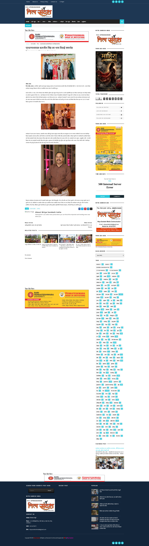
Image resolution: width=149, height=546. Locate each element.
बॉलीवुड (111, 369)
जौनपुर (97, 327)
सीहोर (104, 423)
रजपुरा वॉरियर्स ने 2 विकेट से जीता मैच (33, 244)
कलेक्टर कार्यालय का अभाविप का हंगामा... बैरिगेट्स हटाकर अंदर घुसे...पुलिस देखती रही (110, 449)
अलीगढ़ (114, 282)
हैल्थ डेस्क (118, 435)
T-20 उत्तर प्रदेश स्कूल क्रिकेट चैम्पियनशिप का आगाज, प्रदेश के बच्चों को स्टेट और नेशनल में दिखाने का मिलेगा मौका (110, 526)
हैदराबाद (104, 435)
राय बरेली (113, 396)
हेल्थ (97, 435)
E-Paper (62, 1)
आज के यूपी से (113, 285)
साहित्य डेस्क (112, 420)
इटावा (112, 288)
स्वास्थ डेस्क (98, 426)
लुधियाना (97, 405)
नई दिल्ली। (98, 339)
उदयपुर (114, 297)
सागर (97, 420)
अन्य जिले (105, 273)
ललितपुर (107, 402)
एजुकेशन (84, 21)
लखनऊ (113, 399)
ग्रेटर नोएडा (98, 318)
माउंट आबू (113, 378)
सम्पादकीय (114, 414)
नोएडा (111, 342)
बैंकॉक (97, 369)
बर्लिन (97, 357)
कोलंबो (97, 306)
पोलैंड (97, 351)
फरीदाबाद (113, 351)
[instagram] (122, 1)
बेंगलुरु (106, 366)
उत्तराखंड (98, 297)
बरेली (118, 354)
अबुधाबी (97, 276)
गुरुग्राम (97, 312)
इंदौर (97, 291)
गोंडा (112, 312)
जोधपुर (113, 324)
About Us (35, 1)
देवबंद (97, 333)
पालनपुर (104, 348)
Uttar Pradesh (114, 270)
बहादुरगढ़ (118, 357)
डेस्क (105, 330)
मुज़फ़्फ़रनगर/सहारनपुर (109, 384)
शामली (111, 408)
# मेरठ (38, 208)
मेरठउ (107, 393)
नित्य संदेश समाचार (115, 339)
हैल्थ (79, 21)
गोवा (104, 315)
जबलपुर (97, 321)
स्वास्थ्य (106, 426)
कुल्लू (111, 303)
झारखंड (104, 327)
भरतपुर (118, 369)
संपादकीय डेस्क (99, 414)
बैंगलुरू (104, 369)
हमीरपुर (113, 426)
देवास (111, 333)
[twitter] (116, 1)
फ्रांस (105, 354)
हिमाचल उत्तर (112, 432)
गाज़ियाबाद (107, 309)
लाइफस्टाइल (116, 402)
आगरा (106, 285)
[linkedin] (113, 1)
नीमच (97, 342)
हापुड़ (104, 432)
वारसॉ (111, 405)
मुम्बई (97, 387)
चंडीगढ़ (114, 318)
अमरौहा (97, 279)
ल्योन (105, 405)
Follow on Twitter (102, 107)
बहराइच (111, 357)
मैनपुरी (113, 393)
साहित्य (104, 420)
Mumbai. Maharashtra (102, 267)
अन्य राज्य (113, 273)
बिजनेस (74, 21)
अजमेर (97, 273)
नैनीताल (104, 342)
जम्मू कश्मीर (114, 321)
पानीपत (97, 348)
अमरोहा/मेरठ (114, 276)
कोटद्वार (118, 303)
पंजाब (104, 345)
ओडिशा (118, 300)
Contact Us (54, 1)
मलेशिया (97, 378)
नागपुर (106, 339)
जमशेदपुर (105, 321)
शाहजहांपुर (118, 408)
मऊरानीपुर (112, 372)
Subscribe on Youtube (103, 114)
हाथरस (97, 432)
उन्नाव (97, 300)
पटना (111, 345)
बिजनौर (118, 360)
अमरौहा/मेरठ (106, 279)
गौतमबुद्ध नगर (112, 315)
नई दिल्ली (112, 336)
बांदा (104, 360)
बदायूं (112, 354)
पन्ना (117, 345)
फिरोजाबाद (98, 354)
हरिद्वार (104, 429)
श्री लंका (97, 411)
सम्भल (97, 417)
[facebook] (119, 1)
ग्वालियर (107, 318)
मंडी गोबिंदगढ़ (98, 375)
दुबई (118, 330)
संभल (107, 414)
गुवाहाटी (106, 312)
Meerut (107, 264)
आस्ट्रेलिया (98, 288)
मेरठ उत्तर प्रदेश (114, 390)
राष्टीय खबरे (98, 399)
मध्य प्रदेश (114, 375)
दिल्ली (111, 330)
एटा (111, 300)
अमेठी (114, 279)
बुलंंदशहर (112, 363)
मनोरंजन (55, 21)
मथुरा (106, 375)
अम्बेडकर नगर (98, 282)
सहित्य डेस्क (113, 417)
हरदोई (97, 429)
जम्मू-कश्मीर (98, 324)
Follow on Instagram (103, 118)
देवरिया (104, 333)
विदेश (49, 21)
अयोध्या (107, 282)
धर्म (97, 336)
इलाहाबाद (105, 291)
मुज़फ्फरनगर (116, 381)
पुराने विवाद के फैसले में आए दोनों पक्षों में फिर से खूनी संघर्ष (110, 491)
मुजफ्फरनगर (106, 381)
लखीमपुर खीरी (98, 402)
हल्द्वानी (119, 429)
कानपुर (104, 303)
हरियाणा (111, 429)
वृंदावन (104, 408)
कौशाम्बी (104, 306)
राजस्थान (98, 396)
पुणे (118, 348)
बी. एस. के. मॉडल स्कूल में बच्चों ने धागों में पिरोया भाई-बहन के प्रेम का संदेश (83, 246)
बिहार (97, 363)
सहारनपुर (104, 417)
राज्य (44, 21)
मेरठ (38, 44)
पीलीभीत (112, 348)
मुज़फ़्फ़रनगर (98, 384)
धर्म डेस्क (103, 336)
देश (38, 21)
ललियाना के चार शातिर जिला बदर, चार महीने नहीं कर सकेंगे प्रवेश (110, 497)
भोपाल (104, 372)
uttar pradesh (100, 270)
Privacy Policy (44, 1)
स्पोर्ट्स (62, 21)
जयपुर (106, 324)
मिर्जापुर (97, 381)
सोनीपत (111, 423)
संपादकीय (113, 411)
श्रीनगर (105, 411)
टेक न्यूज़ (68, 21)
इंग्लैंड (106, 288)
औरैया (97, 303)
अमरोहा (105, 276)
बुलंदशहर (104, 363)
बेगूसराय (112, 366)
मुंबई (118, 384)
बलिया (104, 357)
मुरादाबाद (112, 387)
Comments (117, 196)
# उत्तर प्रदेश (32, 208)
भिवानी (97, 372)
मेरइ (97, 390)
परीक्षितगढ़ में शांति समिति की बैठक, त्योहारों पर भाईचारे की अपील (109, 504)
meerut (98, 264)
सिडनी (97, 423)
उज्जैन (113, 291)
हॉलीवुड (97, 438)
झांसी (111, 327)
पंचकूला (97, 345)
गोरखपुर (97, 315)
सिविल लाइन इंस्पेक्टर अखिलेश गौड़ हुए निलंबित (109, 511)
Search (49, 490)
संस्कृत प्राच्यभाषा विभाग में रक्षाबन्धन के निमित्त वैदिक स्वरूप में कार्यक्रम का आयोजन (50, 246)
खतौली (112, 306)
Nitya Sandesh (37, 538)
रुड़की (106, 399)
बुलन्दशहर (98, 366)
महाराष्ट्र (105, 378)
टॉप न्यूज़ (33, 21)
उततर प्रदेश (98, 294)
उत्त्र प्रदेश (107, 297)
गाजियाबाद (98, 309)
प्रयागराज (104, 351)
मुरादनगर (104, 387)
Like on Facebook (102, 111)
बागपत (97, 360)
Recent (103, 196)
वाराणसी (118, 405)
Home (28, 1)
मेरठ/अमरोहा (98, 393)
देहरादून (118, 333)
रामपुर (106, 396)
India (110, 180)
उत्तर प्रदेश (33, 44)
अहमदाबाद (98, 285)
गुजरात (115, 309)
